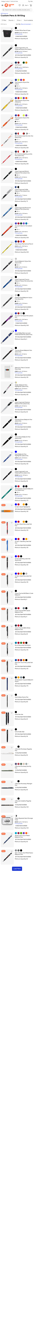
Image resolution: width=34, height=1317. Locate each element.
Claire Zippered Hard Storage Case (24, 819)
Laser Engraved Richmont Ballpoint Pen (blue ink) (23, 208)
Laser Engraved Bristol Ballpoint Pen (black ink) (22, 172)
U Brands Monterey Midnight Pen (23, 784)
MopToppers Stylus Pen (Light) (22, 118)
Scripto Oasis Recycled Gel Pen (23, 576)
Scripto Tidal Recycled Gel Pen (23, 542)
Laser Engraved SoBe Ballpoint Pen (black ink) (22, 190)
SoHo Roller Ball (19, 732)
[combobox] (17, 10)
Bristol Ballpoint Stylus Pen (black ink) (23, 262)
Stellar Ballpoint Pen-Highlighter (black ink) (21, 385)
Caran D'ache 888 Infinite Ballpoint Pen (22, 628)
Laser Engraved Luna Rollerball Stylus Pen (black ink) (23, 49)
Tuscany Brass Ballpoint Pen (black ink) (23, 351)
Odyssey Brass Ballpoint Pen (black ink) (23, 420)
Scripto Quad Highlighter (22, 507)
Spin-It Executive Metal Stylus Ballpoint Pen (24, 853)
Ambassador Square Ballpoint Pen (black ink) (24, 489)
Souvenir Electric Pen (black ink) (23, 226)
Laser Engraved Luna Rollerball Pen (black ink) (22, 472)
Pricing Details (18, 34)
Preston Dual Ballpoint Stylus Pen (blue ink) (23, 298)
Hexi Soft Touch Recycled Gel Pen (24, 663)
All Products (4, 13)
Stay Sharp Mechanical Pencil (24, 244)
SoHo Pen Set (19, 714)
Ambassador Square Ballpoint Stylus (24, 680)
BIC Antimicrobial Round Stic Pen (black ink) (23, 154)
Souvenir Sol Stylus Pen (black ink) (24, 316)
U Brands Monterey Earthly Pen (23, 767)
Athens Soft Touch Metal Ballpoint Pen (22, 836)
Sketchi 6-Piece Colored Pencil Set (22, 368)
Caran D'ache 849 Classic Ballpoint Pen (22, 611)
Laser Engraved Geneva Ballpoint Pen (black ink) (22, 403)
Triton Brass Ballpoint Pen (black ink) (22, 437)
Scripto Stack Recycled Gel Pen (23, 524)
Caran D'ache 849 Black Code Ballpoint (24, 594)
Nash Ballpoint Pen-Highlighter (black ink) (21, 455)
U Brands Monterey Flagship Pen (23, 749)
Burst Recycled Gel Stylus (23, 645)
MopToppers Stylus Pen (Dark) (22, 83)
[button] (11, 29)
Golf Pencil (18, 65)
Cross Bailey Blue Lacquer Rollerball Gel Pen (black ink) (23, 333)
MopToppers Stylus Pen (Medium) (22, 101)
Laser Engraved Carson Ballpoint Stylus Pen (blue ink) (24, 280)
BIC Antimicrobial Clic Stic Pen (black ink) (24, 136)
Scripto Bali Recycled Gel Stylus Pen (22, 559)
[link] (9, 5)
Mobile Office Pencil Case (22, 30)
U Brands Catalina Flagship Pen (23, 801)
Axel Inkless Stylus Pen (21, 697)
